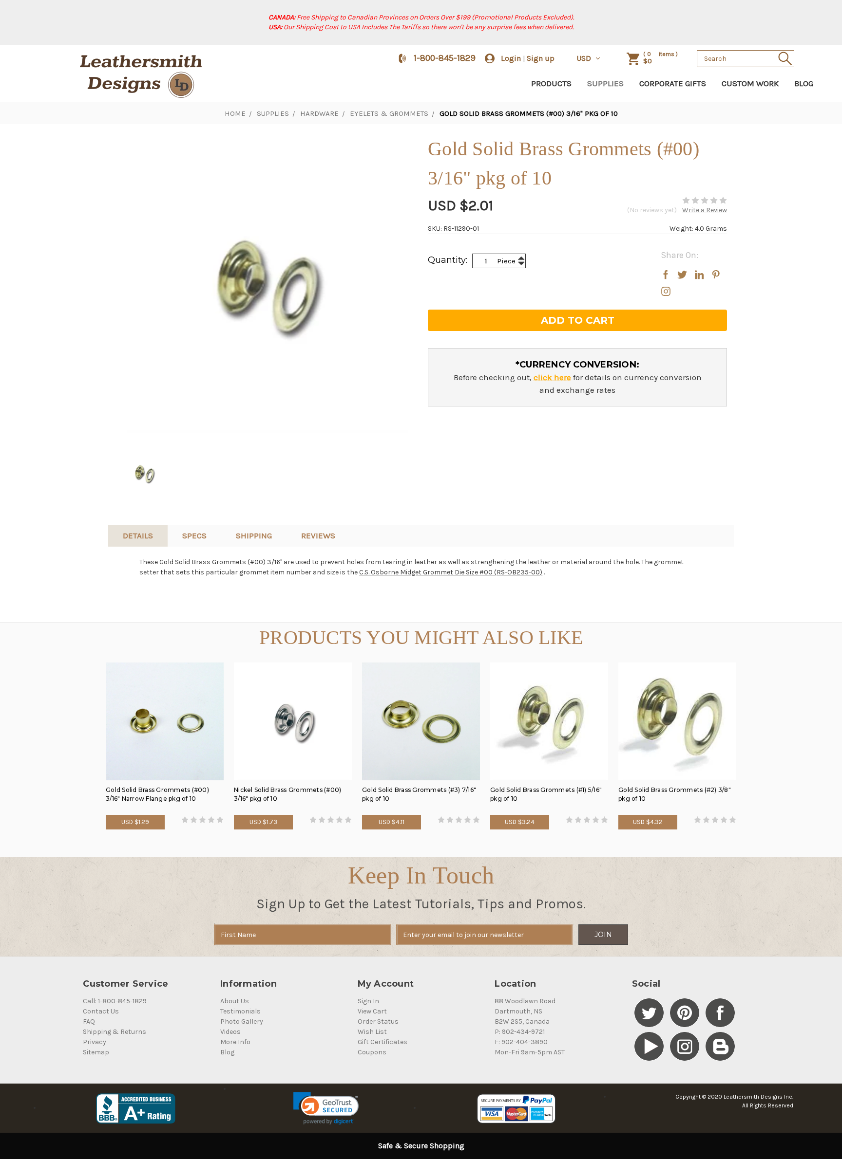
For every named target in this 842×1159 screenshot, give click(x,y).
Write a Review (704, 210)
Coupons (372, 1052)
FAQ (89, 1021)
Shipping (254, 535)
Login (511, 58)
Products (551, 83)
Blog (803, 83)
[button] (326, 1108)
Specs (194, 535)
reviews (318, 535)
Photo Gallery (241, 1021)
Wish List (372, 1032)
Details (138, 535)
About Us (234, 1001)
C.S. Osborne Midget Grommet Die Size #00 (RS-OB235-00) (450, 572)
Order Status (378, 1021)
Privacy (94, 1042)
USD (584, 58)
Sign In (368, 1001)
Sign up (541, 58)
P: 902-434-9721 (520, 1032)
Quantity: (447, 260)
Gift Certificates (382, 1042)
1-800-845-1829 (445, 58)
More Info (235, 1042)
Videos (230, 1032)
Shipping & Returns (114, 1032)
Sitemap (96, 1052)
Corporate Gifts (672, 83)
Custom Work (750, 83)
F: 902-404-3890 (521, 1042)
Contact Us (101, 1011)
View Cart (372, 1011)
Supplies (605, 83)
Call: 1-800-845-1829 (115, 1001)
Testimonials (240, 1011)
